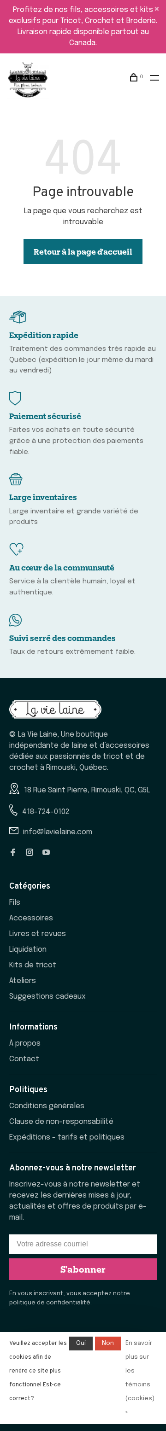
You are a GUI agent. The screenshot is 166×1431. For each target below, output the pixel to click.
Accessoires (31, 918)
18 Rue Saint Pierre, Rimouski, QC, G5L (87, 790)
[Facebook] (13, 853)
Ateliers (22, 981)
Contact (24, 1059)
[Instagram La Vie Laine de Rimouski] (29, 853)
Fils (14, 903)
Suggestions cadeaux (47, 997)
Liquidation (28, 950)
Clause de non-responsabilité (61, 1122)
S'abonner (83, 1268)
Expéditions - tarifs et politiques (67, 1137)
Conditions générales (46, 1106)
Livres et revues (37, 934)
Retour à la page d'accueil (83, 251)
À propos (25, 1043)
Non (108, 1343)
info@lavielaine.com (57, 832)
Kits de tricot (32, 965)
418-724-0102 (45, 812)
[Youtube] (46, 853)
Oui (81, 1343)
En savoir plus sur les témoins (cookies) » (139, 1377)
